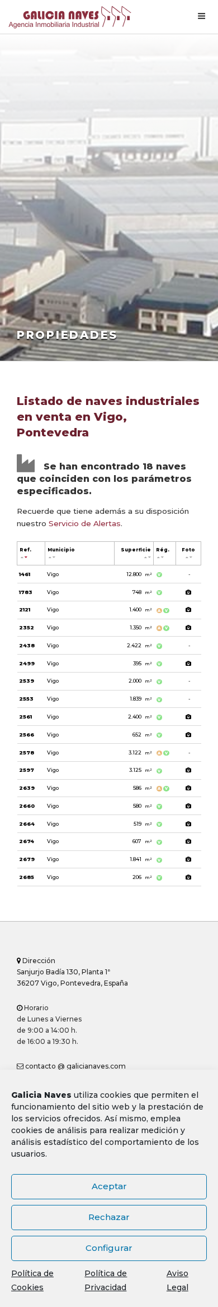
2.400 (139, 717)
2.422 (139, 645)
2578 (26, 752)
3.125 (140, 770)
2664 (27, 824)
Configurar (109, 1247)
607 (141, 841)
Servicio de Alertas (85, 523)
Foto (188, 550)
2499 (27, 663)
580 (142, 806)
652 (141, 734)
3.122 (140, 752)
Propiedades (67, 335)
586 (142, 788)
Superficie (136, 550)
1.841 (140, 859)
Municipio (61, 550)
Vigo (53, 574)
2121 (24, 609)
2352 (26, 627)
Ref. (25, 550)
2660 (27, 806)
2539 (26, 681)
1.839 (140, 699)
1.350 (140, 627)
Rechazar (109, 1217)
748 (141, 592)
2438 (27, 645)
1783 (25, 592)
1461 (24, 574)
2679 (27, 859)
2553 (26, 699)
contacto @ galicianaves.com (74, 1066)
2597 (26, 770)
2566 (26, 734)
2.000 (140, 681)
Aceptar (109, 1186)
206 (141, 877)
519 (142, 824)
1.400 (140, 609)
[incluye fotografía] (188, 592)
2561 (25, 717)
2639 (27, 788)
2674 (26, 841)
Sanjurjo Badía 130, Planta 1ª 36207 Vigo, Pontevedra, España (72, 971)
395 (142, 663)
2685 (26, 877)
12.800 (138, 574)
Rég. (162, 550)
